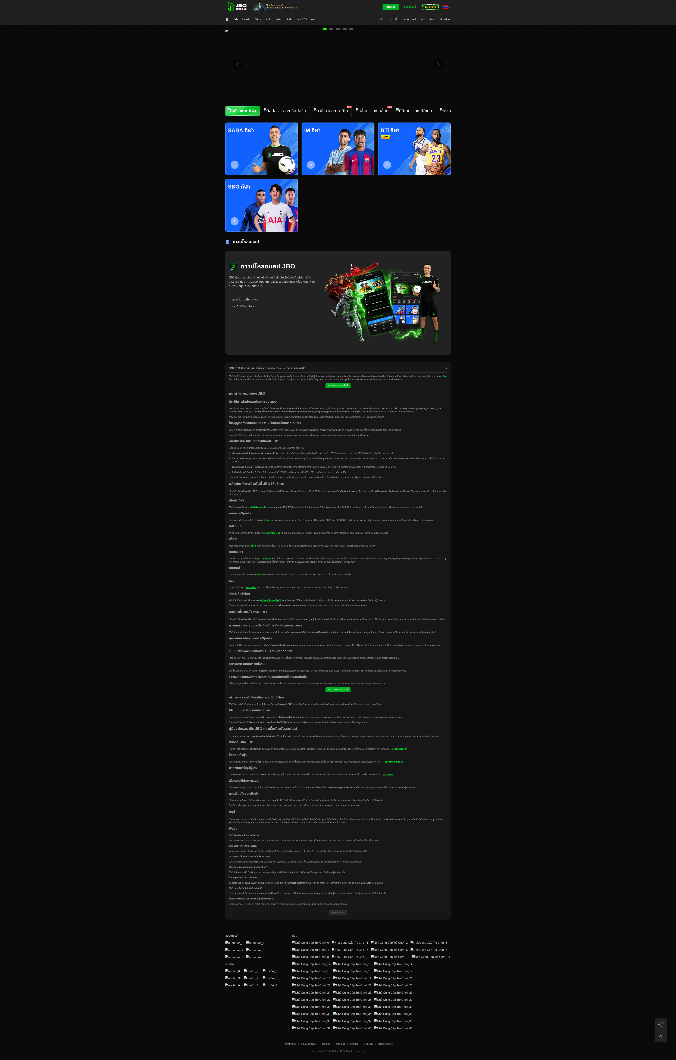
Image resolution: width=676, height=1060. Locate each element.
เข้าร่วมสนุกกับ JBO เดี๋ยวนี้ (338, 385)
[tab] (242, 111)
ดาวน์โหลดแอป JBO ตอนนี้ (338, 689)
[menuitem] (227, 19)
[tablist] (338, 114)
